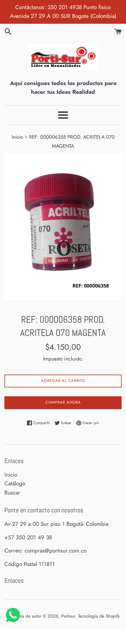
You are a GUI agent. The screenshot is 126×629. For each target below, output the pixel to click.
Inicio (10, 475)
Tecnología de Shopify (99, 616)
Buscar (12, 493)
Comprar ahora (63, 402)
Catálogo (14, 483)
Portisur (68, 616)
